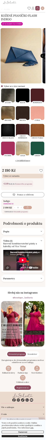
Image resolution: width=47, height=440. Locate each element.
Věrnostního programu (20, 211)
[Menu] (42, 8)
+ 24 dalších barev (22, 160)
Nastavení (22, 432)
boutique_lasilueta (18, 400)
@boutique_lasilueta (23, 297)
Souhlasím (22, 436)
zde (31, 428)
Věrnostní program (16, 354)
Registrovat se (23, 387)
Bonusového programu (23, 184)
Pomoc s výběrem (25, 194)
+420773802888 (27, 400)
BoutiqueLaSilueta (14, 400)
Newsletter (32, 354)
